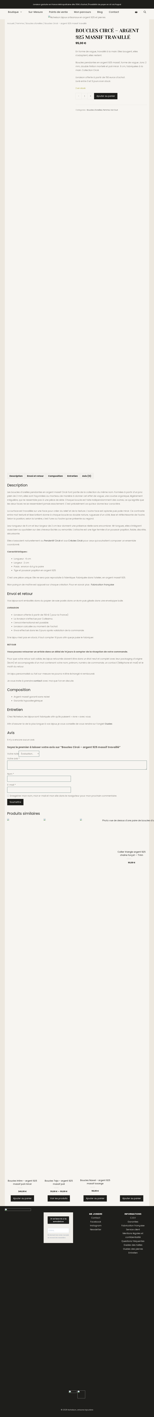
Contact (114, 12)
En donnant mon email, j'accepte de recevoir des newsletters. (58, 1236)
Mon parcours (82, 12)
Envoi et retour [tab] (35, 475)
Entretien (133, 1252)
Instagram (95, 1225)
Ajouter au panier (105, 96)
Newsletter (95, 1229)
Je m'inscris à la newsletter (58, 1220)
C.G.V (133, 1217)
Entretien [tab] (72, 475)
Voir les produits (58, 1198)
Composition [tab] (55, 475)
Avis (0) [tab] (86, 475)
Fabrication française (102, 584)
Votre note (13, 753)
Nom (10, 773)
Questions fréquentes (133, 1241)
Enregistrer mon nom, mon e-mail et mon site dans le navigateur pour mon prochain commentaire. (63, 795)
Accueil (10, 23)
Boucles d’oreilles (34, 23)
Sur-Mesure (36, 12)
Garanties (133, 1221)
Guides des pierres (133, 1248)
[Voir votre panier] (136, 12)
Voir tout (114, 110)
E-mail (11, 784)
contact (37, 680)
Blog (100, 12)
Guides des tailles (133, 1244)
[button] (145, 12)
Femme (20, 23)
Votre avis (13, 758)
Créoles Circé (75, 540)
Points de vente (58, 12)
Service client (133, 1229)
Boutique (13, 12)
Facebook (95, 1221)
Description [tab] (16, 475)
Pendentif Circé (52, 540)
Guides (108, 723)
